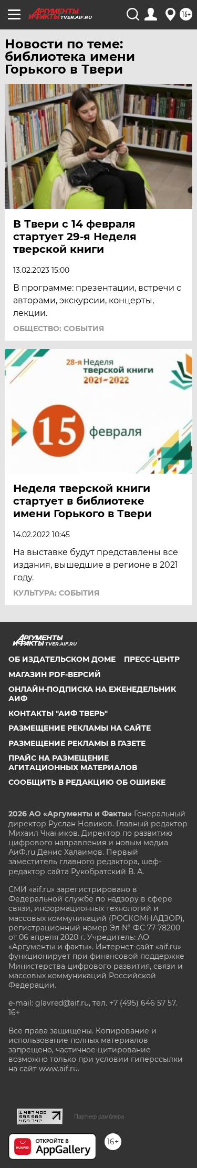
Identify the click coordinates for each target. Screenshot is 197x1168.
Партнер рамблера (99, 1116)
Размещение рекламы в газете (77, 743)
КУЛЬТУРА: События (56, 593)
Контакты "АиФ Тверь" (58, 713)
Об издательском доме (62, 659)
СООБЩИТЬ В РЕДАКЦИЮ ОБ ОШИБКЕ (86, 782)
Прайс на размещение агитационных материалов (72, 762)
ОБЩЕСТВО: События (58, 328)
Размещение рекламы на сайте (79, 728)
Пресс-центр (152, 659)
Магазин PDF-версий (54, 674)
